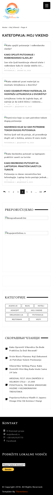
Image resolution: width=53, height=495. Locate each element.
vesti (38, 319)
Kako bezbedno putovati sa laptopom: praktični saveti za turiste (22, 166)
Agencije (13, 306)
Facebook (11, 440)
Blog (27, 306)
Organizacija (16, 315)
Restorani (17, 319)
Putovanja (9, 70)
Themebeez (22, 491)
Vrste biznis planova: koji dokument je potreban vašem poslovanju (28, 358)
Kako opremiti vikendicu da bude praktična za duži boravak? (26, 349)
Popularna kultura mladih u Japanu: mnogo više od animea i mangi (27, 399)
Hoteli (41, 306)
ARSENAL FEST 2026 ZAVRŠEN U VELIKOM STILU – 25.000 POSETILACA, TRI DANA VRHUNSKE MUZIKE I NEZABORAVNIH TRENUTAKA (28, 385)
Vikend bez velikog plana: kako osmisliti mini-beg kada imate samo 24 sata (28, 369)
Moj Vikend (36, 310)
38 (40, 191)
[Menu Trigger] (46, 5)
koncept (8, 106)
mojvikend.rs (13, 434)
